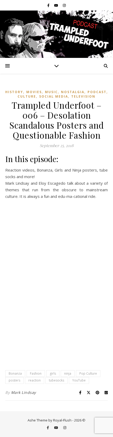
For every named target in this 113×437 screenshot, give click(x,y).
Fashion (36, 373)
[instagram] (64, 5)
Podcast (97, 92)
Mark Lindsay (23, 392)
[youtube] (56, 5)
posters (14, 380)
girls (53, 373)
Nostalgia (72, 92)
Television (83, 96)
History (14, 92)
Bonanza (15, 373)
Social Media (53, 96)
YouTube (79, 380)
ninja (67, 373)
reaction (34, 380)
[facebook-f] (48, 5)
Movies (34, 92)
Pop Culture (88, 373)
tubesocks (56, 380)
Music (51, 92)
